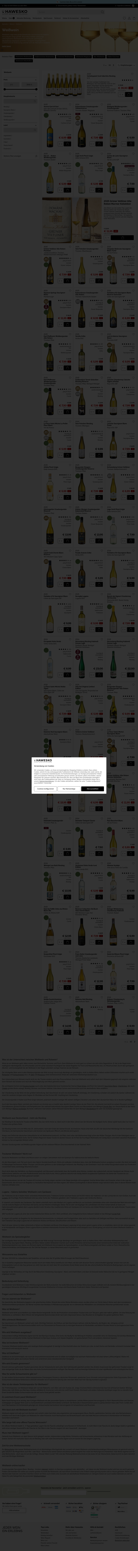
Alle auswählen (92, 789)
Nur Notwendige (69, 789)
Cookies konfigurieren (45, 789)
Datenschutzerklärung (46, 781)
